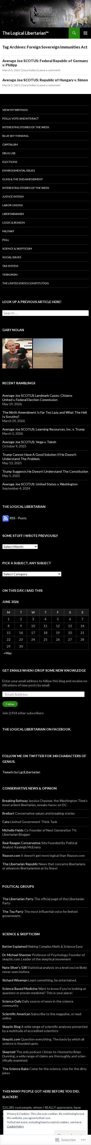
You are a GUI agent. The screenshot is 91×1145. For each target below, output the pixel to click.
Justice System (13, 196)
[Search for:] (45, 313)
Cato (6, 822)
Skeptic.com (11, 1039)
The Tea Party (12, 911)
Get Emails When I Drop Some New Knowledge (44, 670)
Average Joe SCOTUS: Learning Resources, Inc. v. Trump (43, 429)
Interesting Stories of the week (25, 127)
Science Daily (11, 1001)
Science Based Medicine (20, 989)
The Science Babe (15, 1069)
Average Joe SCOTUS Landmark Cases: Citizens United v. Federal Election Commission (37, 397)
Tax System (10, 266)
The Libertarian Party (17, 899)
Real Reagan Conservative (21, 843)
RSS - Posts (18, 518)
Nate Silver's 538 (14, 967)
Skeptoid (8, 1052)
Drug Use (9, 153)
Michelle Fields (13, 830)
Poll (5, 240)
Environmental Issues (18, 170)
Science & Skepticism (17, 248)
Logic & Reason (13, 222)
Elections (9, 162)
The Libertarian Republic (20, 864)
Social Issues (11, 257)
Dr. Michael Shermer (16, 955)
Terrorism (10, 274)
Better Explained (14, 946)
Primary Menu (85, 33)
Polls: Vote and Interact (20, 118)
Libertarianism (13, 214)
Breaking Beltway (15, 801)
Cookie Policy (15, 1126)
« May (8, 653)
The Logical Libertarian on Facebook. (36, 729)
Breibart (8, 813)
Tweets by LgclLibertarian (21, 772)
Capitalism (10, 144)
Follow (10, 704)
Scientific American (16, 1014)
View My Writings (15, 110)
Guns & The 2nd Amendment (22, 179)
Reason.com (11, 855)
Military (8, 231)
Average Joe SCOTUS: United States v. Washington (40, 484)
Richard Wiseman (15, 980)
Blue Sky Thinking (15, 136)
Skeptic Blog (11, 1027)
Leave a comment (49, 70)
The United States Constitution (25, 283)
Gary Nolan (29, 70)
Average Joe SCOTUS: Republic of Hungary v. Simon (45, 80)
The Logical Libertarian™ (25, 33)
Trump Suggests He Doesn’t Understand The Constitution (45, 471)
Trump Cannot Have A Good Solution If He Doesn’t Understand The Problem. (39, 457)
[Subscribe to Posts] (5, 518)
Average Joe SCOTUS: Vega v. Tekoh (29, 442)
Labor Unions (12, 205)
